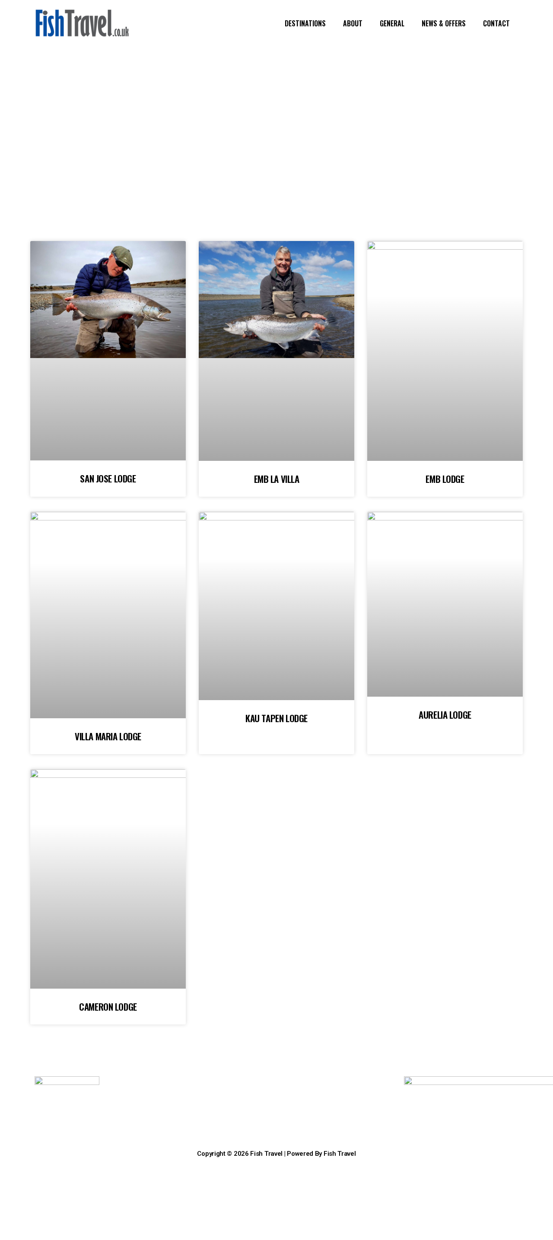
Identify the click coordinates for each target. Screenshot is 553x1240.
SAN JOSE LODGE (108, 478)
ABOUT (352, 23)
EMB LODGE (445, 478)
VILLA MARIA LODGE (108, 736)
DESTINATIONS (305, 23)
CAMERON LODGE (108, 1006)
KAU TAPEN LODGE (276, 718)
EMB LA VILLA (276, 478)
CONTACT (496, 23)
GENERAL (392, 23)
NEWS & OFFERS (444, 23)
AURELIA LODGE (445, 714)
